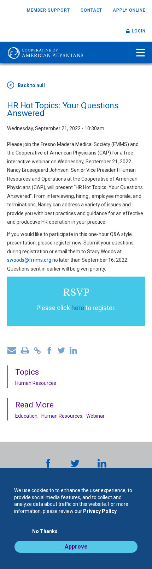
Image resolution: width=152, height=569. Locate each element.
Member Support (48, 10)
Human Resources (35, 383)
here (77, 307)
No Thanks (45, 531)
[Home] (45, 52)
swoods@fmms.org (29, 260)
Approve (76, 546)
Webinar (95, 416)
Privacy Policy (100, 511)
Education (26, 416)
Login (139, 31)
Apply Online (129, 10)
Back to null (31, 85)
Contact (92, 10)
